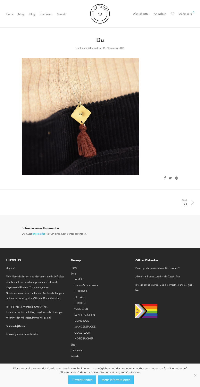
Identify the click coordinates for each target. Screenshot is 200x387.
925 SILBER (81, 309)
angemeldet (39, 234)
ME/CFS (79, 279)
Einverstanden (82, 380)
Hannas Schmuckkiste (86, 285)
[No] (195, 375)
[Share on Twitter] (170, 178)
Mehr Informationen (116, 380)
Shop (21, 14)
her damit (45, 318)
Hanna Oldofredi (89, 48)
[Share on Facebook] (165, 178)
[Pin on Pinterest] (177, 178)
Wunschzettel (141, 13)
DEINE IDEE (81, 321)
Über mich (45, 14)
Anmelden (160, 13)
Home (9, 14)
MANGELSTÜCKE (85, 327)
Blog (32, 14)
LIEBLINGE (81, 291)
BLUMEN (80, 297)
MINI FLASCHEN (84, 315)
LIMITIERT (80, 303)
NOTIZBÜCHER (84, 339)
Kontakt (61, 14)
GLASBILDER (82, 333)
